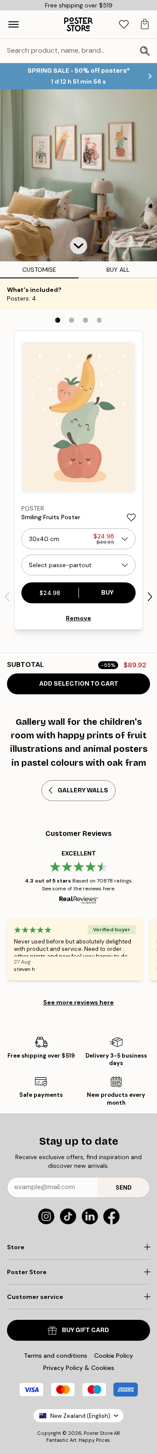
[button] (78, 245)
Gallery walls (83, 790)
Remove (78, 618)
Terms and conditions (55, 1355)
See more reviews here (78, 1002)
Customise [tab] (39, 270)
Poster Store (98, 1433)
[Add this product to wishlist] (131, 517)
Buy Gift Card (85, 1330)
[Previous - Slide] (7, 597)
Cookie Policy (113, 1355)
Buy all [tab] (118, 270)
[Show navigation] (13, 24)
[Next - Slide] (150, 597)
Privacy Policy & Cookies (78, 1368)
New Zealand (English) (80, 1416)
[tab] (123, 24)
